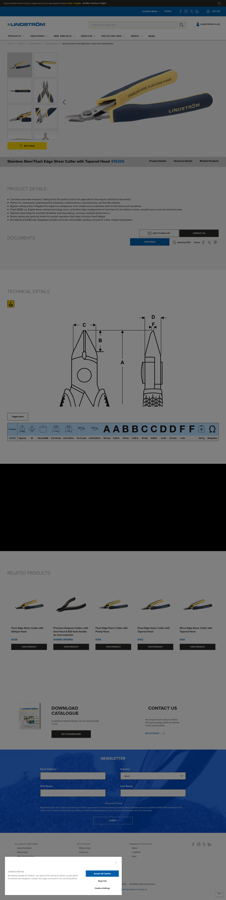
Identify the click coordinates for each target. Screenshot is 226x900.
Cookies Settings (102, 888)
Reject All (102, 881)
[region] (63, 875)
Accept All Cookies (102, 873)
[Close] (116, 862)
